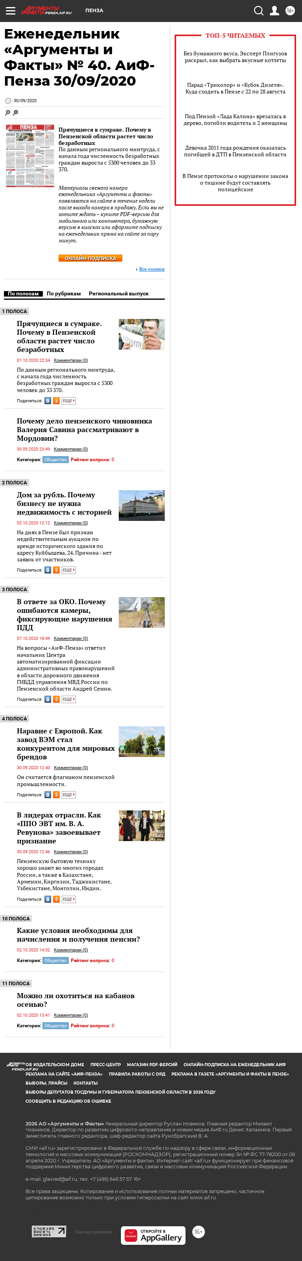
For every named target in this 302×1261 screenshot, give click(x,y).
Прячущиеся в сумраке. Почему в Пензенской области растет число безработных (106, 136)
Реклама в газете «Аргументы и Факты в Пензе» (230, 1074)
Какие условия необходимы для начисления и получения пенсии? (78, 935)
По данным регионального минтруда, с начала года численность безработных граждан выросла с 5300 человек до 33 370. (65, 379)
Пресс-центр (105, 1064)
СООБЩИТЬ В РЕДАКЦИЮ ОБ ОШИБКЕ (68, 1101)
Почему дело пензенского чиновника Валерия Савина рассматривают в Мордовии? (84, 429)
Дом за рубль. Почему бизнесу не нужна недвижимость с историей (64, 503)
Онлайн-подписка (90, 258)
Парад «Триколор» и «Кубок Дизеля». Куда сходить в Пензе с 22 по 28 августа (235, 88)
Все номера (152, 269)
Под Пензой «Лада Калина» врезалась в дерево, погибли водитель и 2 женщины (235, 119)
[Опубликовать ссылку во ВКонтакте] (47, 400)
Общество (55, 459)
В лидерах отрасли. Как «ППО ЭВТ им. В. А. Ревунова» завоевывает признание (59, 827)
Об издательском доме (55, 1064)
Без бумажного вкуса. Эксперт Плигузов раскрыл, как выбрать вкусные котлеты (235, 56)
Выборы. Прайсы (46, 1083)
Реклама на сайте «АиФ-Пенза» (64, 1074)
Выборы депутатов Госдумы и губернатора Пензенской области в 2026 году (120, 1092)
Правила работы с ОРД (137, 1074)
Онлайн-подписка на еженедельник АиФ (235, 1064)
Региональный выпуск (119, 293)
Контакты (86, 1083)
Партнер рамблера (93, 1232)
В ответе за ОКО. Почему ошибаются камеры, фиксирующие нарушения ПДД (64, 614)
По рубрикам (64, 293)
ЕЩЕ (68, 400)
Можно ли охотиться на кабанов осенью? (75, 1000)
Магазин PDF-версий (152, 1064)
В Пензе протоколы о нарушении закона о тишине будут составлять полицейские (235, 182)
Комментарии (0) (71, 360)
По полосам (23, 293)
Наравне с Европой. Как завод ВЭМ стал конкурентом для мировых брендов (66, 743)
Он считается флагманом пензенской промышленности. (66, 780)
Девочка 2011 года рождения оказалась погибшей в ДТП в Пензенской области (235, 151)
